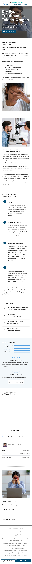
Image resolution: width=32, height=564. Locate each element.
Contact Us (14, 548)
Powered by (15, 543)
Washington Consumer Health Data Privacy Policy (15, 554)
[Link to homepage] (16, 2)
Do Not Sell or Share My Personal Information (16, 555)
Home (8, 548)
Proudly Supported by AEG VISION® (16, 545)
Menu (3, 3)
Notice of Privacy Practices (11, 552)
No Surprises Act (23, 550)
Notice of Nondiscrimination (10, 550)
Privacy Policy (22, 552)
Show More (5, 366)
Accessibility (21, 548)
